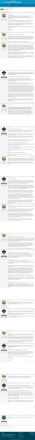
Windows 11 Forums (21, 437)
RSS (33, 435)
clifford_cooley (4, 37)
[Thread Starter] (3, 17)
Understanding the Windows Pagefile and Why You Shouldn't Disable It (18, 102)
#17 (33, 383)
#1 (33, 13)
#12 (33, 300)
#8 (33, 177)
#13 (33, 309)
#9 (33, 204)
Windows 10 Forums (21, 436)
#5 (33, 104)
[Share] (32, 13)
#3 (33, 43)
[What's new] (32, 5)
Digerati (4, 75)
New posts (1, 6)
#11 (33, 250)
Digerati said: (10, 235)
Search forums (6, 6)
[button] (10, 5)
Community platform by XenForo (17, 439)
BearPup (2, 10)
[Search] (34, 5)
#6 (33, 127)
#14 (33, 331)
